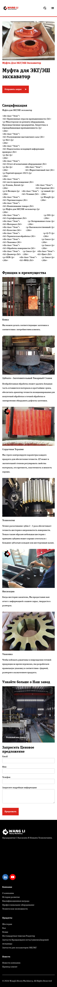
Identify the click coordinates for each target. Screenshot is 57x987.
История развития (11, 897)
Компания (7, 887)
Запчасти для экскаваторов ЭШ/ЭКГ (19, 948)
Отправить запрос (16, 89)
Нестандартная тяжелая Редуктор (18, 936)
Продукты (7, 918)
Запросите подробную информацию (19, 788)
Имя (4, 767)
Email (5, 756)
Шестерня (7, 924)
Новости (6, 957)
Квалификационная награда (15, 901)
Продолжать (10, 812)
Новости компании (11, 963)
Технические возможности (15, 909)
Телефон (6, 777)
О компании (8, 893)
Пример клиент (9, 967)
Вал (4, 928)
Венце (5, 932)
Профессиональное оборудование (18, 905)
